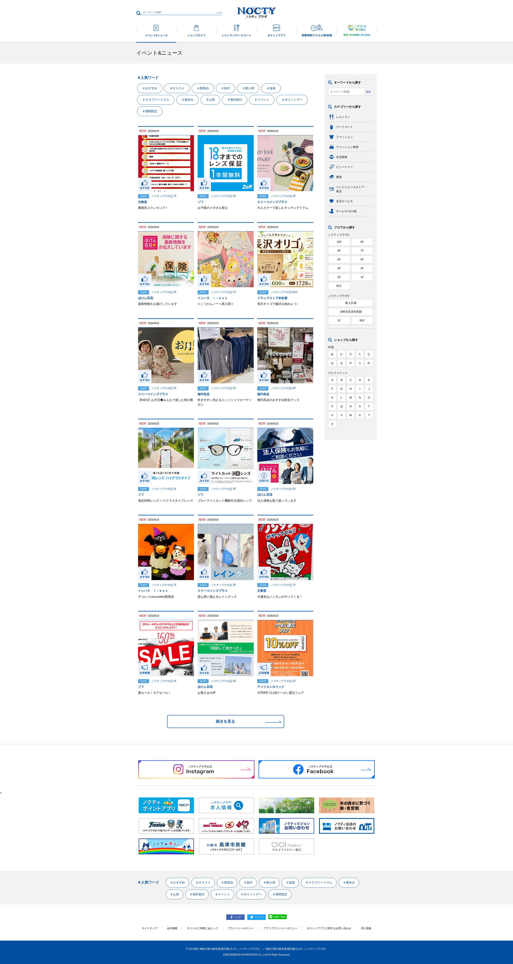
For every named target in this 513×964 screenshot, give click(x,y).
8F (339, 250)
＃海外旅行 (234, 99)
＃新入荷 (248, 88)
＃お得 (210, 99)
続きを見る (225, 721)
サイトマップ (149, 928)
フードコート (344, 127)
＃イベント (261, 99)
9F (362, 241)
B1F (339, 285)
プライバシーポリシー (241, 928)
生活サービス (344, 201)
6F (339, 259)
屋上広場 (350, 302)
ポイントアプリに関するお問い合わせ (329, 928)
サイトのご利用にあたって (202, 928)
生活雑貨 (341, 157)
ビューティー (344, 167)
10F (339, 241)
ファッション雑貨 (347, 147)
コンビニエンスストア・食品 (351, 189)
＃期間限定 (149, 111)
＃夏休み (188, 99)
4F (339, 268)
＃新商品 (203, 88)
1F (362, 277)
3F (362, 268)
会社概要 (172, 928)
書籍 (339, 177)
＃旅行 (225, 88)
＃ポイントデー (292, 99)
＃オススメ (177, 88)
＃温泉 (271, 88)
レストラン (343, 116)
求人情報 (366, 928)
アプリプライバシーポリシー (280, 928)
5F (362, 259)
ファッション (344, 137)
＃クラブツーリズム (155, 99)
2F (339, 277)
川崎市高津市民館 (350, 311)
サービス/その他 (346, 211)
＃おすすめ (149, 88)
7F (362, 250)
